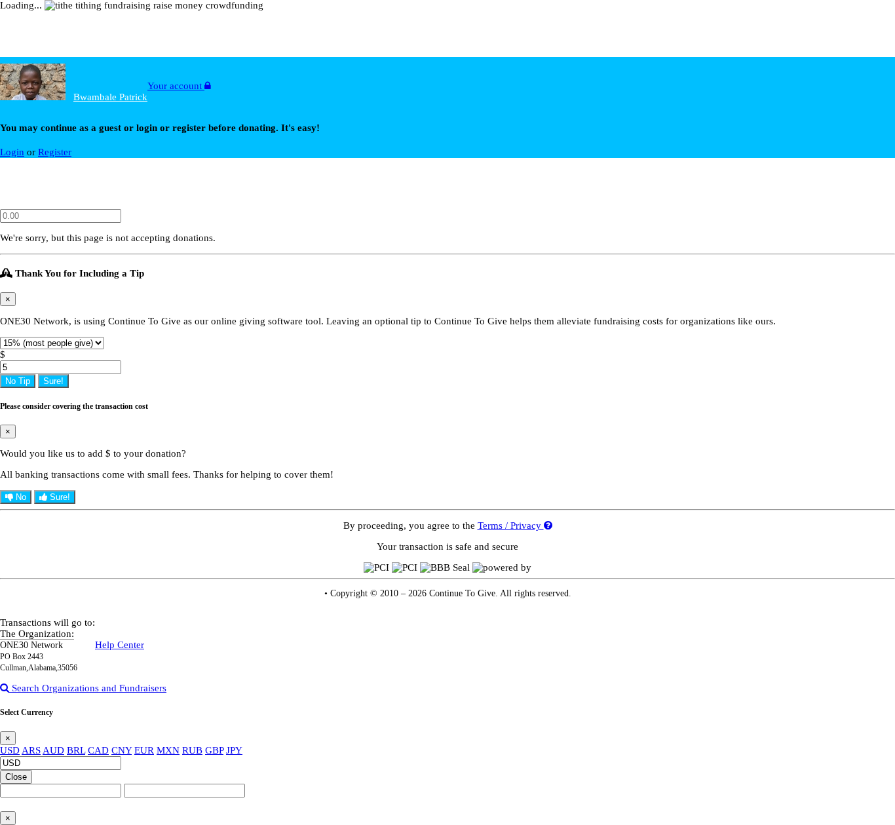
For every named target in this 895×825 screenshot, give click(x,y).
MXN (168, 750)
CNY (121, 750)
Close (16, 777)
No (19, 497)
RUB (192, 750)
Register (54, 152)
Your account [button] (175, 86)
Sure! (53, 381)
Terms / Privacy (511, 525)
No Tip (17, 381)
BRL (76, 750)
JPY (234, 750)
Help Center (119, 645)
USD (10, 750)
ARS (31, 750)
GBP (214, 750)
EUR (144, 750)
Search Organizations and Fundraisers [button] (87, 688)
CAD (98, 750)
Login (12, 152)
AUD (53, 750)
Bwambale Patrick (110, 97)
